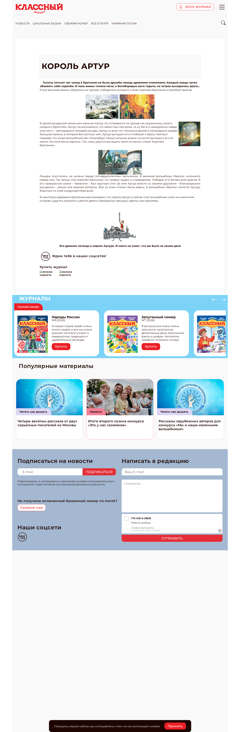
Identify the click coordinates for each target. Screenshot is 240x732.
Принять (175, 726)
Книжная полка (124, 23)
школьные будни (47, 23)
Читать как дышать (33, 411)
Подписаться (99, 472)
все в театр (99, 23)
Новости (96, 411)
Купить (61, 346)
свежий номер (76, 23)
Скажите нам (31, 508)
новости (23, 23)
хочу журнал (197, 7)
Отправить (172, 538)
